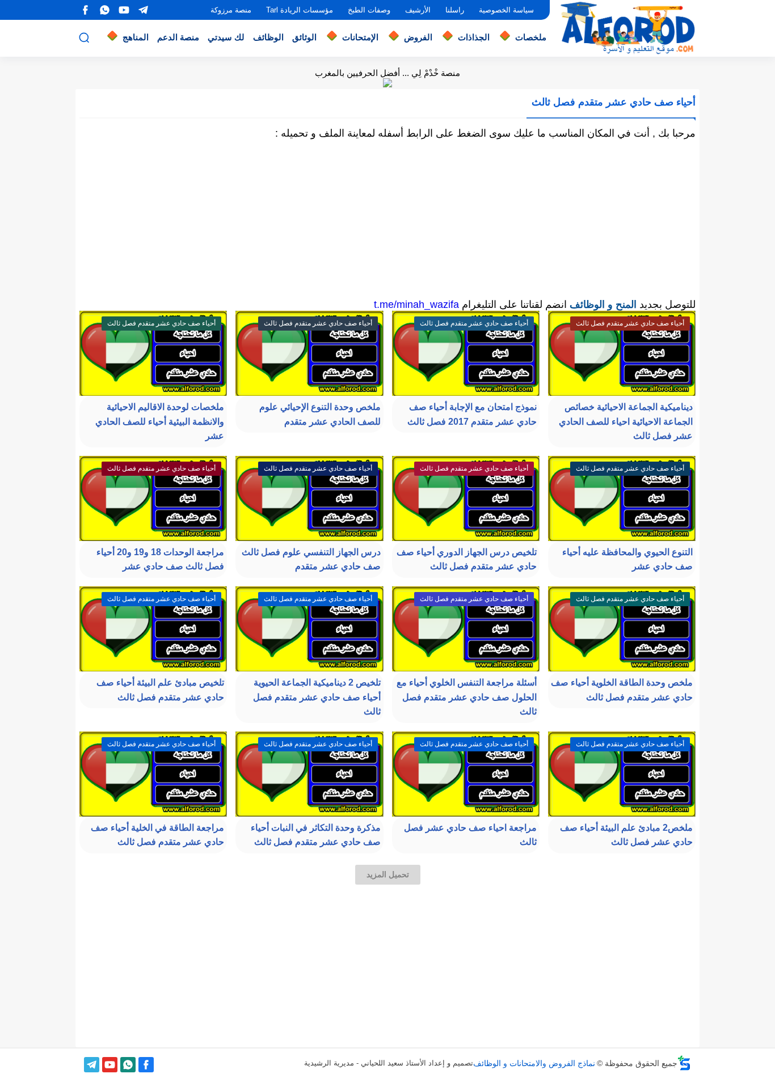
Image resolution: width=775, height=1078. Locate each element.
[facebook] (85, 10)
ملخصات (530, 37)
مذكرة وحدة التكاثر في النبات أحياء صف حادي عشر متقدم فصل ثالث (316, 835)
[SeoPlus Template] (684, 1063)
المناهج (136, 37)
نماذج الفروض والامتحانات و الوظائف (534, 1063)
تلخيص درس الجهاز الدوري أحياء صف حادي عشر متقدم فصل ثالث (467, 559)
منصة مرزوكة (230, 10)
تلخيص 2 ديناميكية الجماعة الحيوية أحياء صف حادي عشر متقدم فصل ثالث (317, 697)
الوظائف (268, 37)
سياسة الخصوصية (506, 10)
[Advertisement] (387, 218)
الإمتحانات (360, 37)
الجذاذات (474, 37)
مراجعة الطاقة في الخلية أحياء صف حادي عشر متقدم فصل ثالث (157, 835)
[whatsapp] (104, 10)
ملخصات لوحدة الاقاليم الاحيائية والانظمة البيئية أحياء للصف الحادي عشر (159, 421)
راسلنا (454, 10)
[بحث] (83, 37)
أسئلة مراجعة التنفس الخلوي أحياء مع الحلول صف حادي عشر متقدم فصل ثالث (467, 697)
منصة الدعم (178, 37)
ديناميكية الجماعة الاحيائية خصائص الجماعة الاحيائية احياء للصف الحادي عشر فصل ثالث (626, 421)
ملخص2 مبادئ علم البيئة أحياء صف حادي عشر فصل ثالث (626, 835)
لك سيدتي (226, 37)
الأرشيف (418, 10)
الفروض (418, 37)
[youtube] (123, 10)
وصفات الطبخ (369, 10)
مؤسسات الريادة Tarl (299, 10)
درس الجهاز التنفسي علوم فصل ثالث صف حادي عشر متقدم (311, 559)
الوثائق (304, 37)
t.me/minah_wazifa (416, 304)
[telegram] (143, 10)
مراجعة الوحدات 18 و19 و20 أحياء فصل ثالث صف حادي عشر (160, 559)
